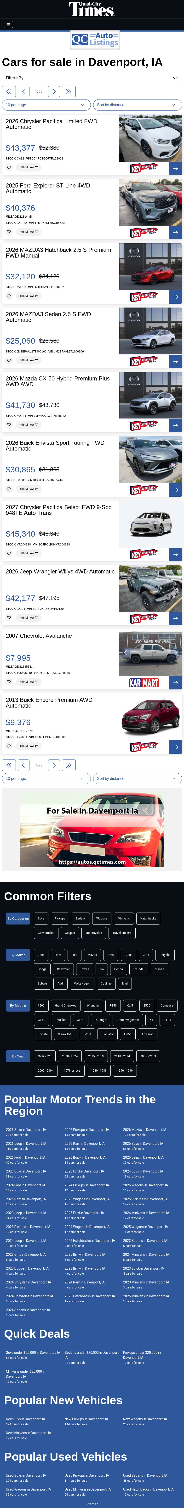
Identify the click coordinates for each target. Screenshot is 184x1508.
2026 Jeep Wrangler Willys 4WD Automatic (60, 571)
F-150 (113, 1005)
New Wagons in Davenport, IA (145, 1421)
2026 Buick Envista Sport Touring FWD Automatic (55, 445)
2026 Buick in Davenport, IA (85, 1160)
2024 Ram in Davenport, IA (85, 1284)
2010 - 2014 (122, 1056)
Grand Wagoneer (128, 1020)
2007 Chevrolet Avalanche (39, 636)
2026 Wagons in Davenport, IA (145, 1187)
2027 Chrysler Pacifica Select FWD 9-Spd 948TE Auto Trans (59, 510)
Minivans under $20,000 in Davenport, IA (25, 1376)
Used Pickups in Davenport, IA (87, 1478)
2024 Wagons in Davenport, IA (87, 1229)
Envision (147, 1034)
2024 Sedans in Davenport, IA (28, 1312)
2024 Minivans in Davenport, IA (146, 1257)
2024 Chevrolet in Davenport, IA (29, 1298)
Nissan (159, 969)
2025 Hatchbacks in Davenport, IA (90, 1298)
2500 (147, 1005)
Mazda (92, 955)
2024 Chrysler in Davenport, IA (28, 1284)
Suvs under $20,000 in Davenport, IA (33, 1355)
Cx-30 (167, 1020)
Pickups (60, 918)
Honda (118, 969)
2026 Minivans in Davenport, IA (146, 1215)
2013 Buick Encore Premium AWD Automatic (49, 703)
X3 (151, 1020)
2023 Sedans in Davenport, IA (145, 1243)
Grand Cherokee (65, 1005)
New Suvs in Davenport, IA (25, 1421)
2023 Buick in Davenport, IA (143, 1270)
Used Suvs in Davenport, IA (26, 1478)
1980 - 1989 (99, 1070)
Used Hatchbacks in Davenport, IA (148, 1491)
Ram (58, 955)
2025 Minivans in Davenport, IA (146, 1298)
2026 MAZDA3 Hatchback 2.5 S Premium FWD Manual (58, 253)
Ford (74, 955)
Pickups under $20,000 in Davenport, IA (142, 1358)
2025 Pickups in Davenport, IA (145, 1201)
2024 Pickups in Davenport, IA (87, 1187)
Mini (125, 983)
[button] (125, 652)
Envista (43, 1034)
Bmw (111, 955)
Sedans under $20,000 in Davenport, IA (92, 1358)
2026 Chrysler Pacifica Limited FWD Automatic (51, 124)
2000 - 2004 (45, 1070)
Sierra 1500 (65, 1034)
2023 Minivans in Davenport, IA (146, 1284)
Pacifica (61, 1020)
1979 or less (72, 1070)
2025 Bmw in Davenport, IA (85, 1257)
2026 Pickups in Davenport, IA (87, 1132)
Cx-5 (130, 1005)
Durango (100, 1020)
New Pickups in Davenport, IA (86, 1421)
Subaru (42, 983)
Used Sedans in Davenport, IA (145, 1478)
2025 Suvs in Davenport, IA (143, 1146)
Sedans (81, 918)
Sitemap (92, 1504)
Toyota (84, 969)
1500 (41, 1005)
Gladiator (108, 1034)
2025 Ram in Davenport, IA (26, 1201)
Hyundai (138, 969)
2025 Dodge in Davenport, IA (27, 1270)
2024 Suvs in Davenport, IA (143, 1173)
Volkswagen (82, 983)
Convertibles (46, 933)
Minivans (124, 918)
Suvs (41, 918)
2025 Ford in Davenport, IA (84, 1215)
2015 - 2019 (96, 1056)
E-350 (128, 1034)
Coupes (70, 933)
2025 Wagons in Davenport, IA (145, 1229)
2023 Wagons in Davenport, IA (87, 1201)
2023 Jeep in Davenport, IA (26, 1215)
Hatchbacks (148, 918)
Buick (128, 955)
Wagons (101, 918)
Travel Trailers (122, 933)
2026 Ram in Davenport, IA (85, 1146)
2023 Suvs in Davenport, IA (26, 1173)
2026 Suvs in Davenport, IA (26, 1132)
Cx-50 (41, 1020)
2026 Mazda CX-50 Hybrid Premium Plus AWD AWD (58, 381)
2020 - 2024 (70, 1056)
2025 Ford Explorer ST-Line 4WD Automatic (48, 188)
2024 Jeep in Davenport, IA (26, 1243)
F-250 (87, 1034)
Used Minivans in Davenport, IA (88, 1491)
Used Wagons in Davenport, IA (28, 1491)
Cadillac (106, 983)
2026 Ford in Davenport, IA (26, 1160)
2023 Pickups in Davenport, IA (28, 1229)
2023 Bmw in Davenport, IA (85, 1270)
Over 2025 (45, 1056)
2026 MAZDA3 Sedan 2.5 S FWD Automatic (48, 317)
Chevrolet (63, 969)
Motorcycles (94, 933)
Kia (102, 969)
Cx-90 (80, 1020)
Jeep (41, 955)
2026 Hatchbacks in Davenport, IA (90, 1243)
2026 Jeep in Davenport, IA (26, 1146)
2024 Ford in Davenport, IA (26, 1187)
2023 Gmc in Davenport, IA (26, 1257)
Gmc (146, 955)
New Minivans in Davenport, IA (28, 1435)
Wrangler (93, 1005)
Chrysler (165, 955)
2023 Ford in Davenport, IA (84, 1173)
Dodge (42, 969)
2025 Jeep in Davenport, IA (143, 1160)
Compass (167, 1005)
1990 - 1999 (125, 1070)
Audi (60, 983)
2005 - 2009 (148, 1056)
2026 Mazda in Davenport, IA (145, 1132)
